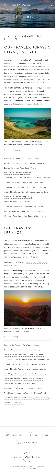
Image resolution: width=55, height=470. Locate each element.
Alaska (18, 257)
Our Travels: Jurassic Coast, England (27, 49)
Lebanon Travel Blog (41, 398)
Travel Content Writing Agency (21, 197)
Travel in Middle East (41, 360)
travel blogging (36, 192)
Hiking (45, 192)
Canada (15, 79)
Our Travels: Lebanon (17, 230)
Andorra (34, 257)
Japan (21, 79)
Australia (30, 79)
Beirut (43, 374)
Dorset (6, 197)
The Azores (8, 257)
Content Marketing (10, 192)
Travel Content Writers (28, 168)
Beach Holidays (33, 216)
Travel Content (9, 187)
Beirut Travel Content (25, 355)
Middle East (36, 374)
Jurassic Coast (29, 202)
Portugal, (7, 79)
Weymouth (8, 216)
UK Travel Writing (23, 211)
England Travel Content (12, 163)
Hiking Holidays (10, 211)
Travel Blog (31, 178)
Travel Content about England (15, 178)
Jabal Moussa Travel (38, 393)
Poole (24, 163)
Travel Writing (9, 182)
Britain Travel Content (36, 182)
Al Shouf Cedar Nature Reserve (30, 388)
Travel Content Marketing (13, 206)
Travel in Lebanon (27, 364)
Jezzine (28, 374)
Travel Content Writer (23, 187)
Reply (43, 216)
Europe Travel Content (12, 173)
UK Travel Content (36, 211)
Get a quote (18, 435)
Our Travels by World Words (22, 158)
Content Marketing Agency (14, 202)
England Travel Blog (11, 168)
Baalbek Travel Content (30, 350)
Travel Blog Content (20, 216)
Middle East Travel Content (33, 379)
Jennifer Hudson (24, 192)
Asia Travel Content (11, 388)
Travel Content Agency (35, 163)
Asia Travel (26, 393)
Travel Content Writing (40, 187)
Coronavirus (28, 369)
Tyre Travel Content (11, 360)
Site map (32, 469)
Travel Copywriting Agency (33, 206)
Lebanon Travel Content (13, 350)
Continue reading (12, 150)
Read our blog (42, 435)
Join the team (30, 443)
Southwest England (43, 178)
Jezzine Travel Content (12, 383)
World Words (18, 5)
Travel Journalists (21, 182)
